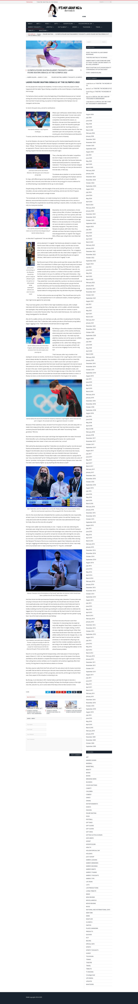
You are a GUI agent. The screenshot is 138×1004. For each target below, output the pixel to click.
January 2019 (90, 398)
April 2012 (89, 650)
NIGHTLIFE (89, 919)
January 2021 (90, 323)
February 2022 (90, 282)
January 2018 (90, 435)
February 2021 (90, 320)
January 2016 (90, 510)
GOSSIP (88, 841)
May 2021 (89, 310)
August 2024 (90, 189)
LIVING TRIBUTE (91, 891)
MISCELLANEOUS (91, 900)
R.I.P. (87, 938)
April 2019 (89, 388)
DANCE (88, 797)
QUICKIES (89, 934)
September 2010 (91, 709)
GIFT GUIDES (90, 826)
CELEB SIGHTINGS (91, 785)
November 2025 (91, 142)
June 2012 (89, 643)
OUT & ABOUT (62, 27)
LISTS (88, 885)
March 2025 (89, 167)
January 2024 (90, 211)
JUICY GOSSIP (90, 857)
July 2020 (88, 342)
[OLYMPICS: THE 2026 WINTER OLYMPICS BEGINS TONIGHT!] (73, 705)
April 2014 (89, 575)
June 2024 (89, 195)
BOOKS (88, 773)
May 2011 (89, 684)
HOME (84, 16)
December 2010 (90, 699)
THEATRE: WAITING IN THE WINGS (47, 2)
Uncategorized (90, 975)
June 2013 (89, 606)
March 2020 (89, 354)
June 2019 (89, 382)
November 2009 (91, 740)
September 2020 (91, 335)
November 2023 (91, 217)
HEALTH (88, 847)
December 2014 (90, 550)
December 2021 (90, 289)
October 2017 (90, 444)
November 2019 (91, 366)
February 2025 (90, 170)
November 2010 (91, 703)
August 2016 (90, 488)
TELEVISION (86, 27)
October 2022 (90, 258)
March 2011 (89, 690)
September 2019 (91, 373)
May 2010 (89, 721)
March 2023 (89, 242)
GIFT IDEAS (89, 832)
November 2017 (91, 441)
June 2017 (89, 457)
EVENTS (88, 807)
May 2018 (89, 422)
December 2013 (90, 587)
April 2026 (89, 127)
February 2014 (90, 581)
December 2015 (90, 513)
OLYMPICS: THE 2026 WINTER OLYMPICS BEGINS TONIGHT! (74, 711)
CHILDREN (89, 791)
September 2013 (91, 597)
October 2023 (90, 220)
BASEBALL (89, 763)
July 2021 (88, 304)
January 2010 (90, 734)
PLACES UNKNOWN (92, 928)
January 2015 (90, 547)
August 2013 (90, 600)
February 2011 (90, 693)
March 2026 (89, 130)
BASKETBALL (90, 766)
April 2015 (89, 538)
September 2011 (91, 671)
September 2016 (91, 485)
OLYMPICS (79, 77)
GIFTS (56, 24)
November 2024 (91, 180)
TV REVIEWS (89, 972)
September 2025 (91, 149)
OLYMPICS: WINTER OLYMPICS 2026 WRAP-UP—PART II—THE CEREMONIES (34, 712)
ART (87, 757)
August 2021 (90, 301)
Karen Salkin (31, 77)
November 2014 (91, 553)
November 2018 (91, 404)
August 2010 (90, 712)
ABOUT (30, 24)
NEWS (88, 916)
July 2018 (88, 416)
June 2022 (89, 270)
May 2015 (89, 535)
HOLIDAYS (89, 854)
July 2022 (88, 267)
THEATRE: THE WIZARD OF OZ (103, 88)
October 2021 (90, 295)
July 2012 (88, 640)
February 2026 (90, 133)
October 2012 (90, 631)
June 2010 (89, 718)
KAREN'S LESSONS (91, 860)
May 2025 (89, 161)
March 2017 (89, 466)
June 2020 (89, 345)
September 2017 (91, 447)
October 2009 (90, 743)
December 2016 (90, 475)
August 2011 (90, 675)
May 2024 (89, 198)
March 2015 (89, 541)
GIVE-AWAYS (90, 838)
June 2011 (89, 681)
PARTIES (88, 925)
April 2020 (89, 351)
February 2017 (90, 469)
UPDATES (89, 981)
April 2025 (89, 164)
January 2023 (90, 248)
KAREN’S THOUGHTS (34, 27)
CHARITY (88, 788)
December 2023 (90, 214)
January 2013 (90, 622)
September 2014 (91, 559)
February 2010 (90, 731)
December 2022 (90, 251)
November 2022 (91, 254)
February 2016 (90, 507)
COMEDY (88, 794)
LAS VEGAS (89, 882)
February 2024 (90, 208)
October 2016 (90, 482)
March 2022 (89, 279)
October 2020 (90, 332)
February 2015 (90, 544)
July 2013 (88, 603)
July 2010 (88, 715)
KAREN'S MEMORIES (92, 863)
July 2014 (88, 566)
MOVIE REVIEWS (91, 903)
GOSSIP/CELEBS (68, 24)
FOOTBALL (89, 819)
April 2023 (89, 239)
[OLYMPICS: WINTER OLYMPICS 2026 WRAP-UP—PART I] (54, 705)
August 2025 (90, 152)
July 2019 (88, 379)
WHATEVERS (43, 30)
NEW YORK (89, 913)
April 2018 (89, 426)
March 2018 (89, 429)
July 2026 (88, 117)
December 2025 (90, 139)
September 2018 (91, 410)
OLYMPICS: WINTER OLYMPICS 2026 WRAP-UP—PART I (54, 712)
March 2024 (89, 205)
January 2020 (90, 360)
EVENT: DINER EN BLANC (93, 73)
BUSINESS (89, 782)
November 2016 (91, 478)
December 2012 (90, 625)
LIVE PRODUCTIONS (92, 888)
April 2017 (89, 463)
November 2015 (91, 516)
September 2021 (91, 298)
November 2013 (91, 591)
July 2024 (88, 192)
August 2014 (90, 563)
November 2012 (91, 628)
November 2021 (91, 292)
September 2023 (91, 223)
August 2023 (90, 226)
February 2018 (90, 432)
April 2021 (89, 314)
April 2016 (89, 500)
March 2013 (89, 615)
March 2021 (89, 317)
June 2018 (89, 419)
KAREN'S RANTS (91, 869)
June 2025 (89, 158)
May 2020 (89, 348)
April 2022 (89, 276)
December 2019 (90, 363)
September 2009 (91, 746)
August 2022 (90, 264)
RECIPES (88, 941)
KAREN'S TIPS (90, 878)
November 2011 (91, 665)
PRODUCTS (89, 931)
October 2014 (90, 556)
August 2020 (90, 338)
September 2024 (91, 186)
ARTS (38, 24)
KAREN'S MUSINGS (92, 866)
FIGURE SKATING (57, 77)
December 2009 (90, 737)
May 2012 (89, 647)
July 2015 (88, 528)
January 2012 (90, 659)
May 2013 (89, 609)
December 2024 (90, 177)
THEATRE (89, 962)
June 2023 (89, 233)
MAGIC (88, 894)
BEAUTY (88, 769)
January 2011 (90, 696)
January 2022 (90, 286)
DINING (88, 801)
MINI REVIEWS (90, 897)
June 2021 (89, 307)
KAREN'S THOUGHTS (68, 77)
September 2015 (91, 522)
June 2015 (89, 531)
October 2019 (90, 370)
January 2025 (90, 173)
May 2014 (89, 572)
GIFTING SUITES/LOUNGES (94, 835)
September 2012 (91, 634)
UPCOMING (89, 978)
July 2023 (88, 229)
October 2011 (90, 668)
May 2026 (89, 124)
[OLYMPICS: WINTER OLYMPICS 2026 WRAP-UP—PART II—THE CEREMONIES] (34, 705)
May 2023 (89, 236)
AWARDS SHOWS (91, 760)
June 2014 (89, 569)
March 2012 (89, 653)
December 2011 (90, 662)
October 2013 (90, 594)
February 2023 (90, 245)
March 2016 (89, 503)
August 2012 (90, 637)
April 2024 (89, 201)
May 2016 (89, 497)
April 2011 (89, 687)
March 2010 (89, 727)
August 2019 (90, 376)
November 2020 (91, 329)
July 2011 (88, 678)
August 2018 (90, 413)
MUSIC (88, 906)
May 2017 (89, 460)
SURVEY (88, 953)
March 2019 (89, 391)
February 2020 (90, 357)
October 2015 (90, 519)
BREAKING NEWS (91, 779)
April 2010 (89, 724)
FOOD (47, 24)
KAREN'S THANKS (91, 872)
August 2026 (90, 114)
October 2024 (90, 183)
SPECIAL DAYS (90, 944)
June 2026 (89, 121)
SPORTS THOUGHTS (92, 950)
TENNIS (88, 959)
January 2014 (90, 584)
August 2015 (90, 525)
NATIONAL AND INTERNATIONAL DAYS (98, 910)
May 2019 (89, 385)
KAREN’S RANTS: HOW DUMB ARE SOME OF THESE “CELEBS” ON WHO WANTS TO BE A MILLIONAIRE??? (98, 62)
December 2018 (90, 401)
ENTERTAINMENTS (92, 804)
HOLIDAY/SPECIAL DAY (85, 24)
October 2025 (90, 145)
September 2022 (91, 261)
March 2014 (89, 578)
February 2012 (90, 656)
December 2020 (90, 326)
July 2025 (88, 155)
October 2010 (90, 706)
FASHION (89, 810)
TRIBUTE (30, 30)
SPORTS (74, 27)
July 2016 (88, 491)
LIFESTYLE (49, 27)
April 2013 (89, 612)
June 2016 (89, 494)
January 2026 (90, 136)
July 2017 (88, 454)
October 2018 (90, 407)
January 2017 (90, 472)
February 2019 (90, 394)
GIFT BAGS (89, 822)
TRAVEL (98, 27)
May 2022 (89, 273)
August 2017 (90, 450)
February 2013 (90, 619)
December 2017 (90, 438)
